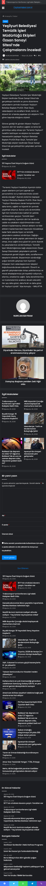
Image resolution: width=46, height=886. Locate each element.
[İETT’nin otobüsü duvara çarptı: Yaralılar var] (8, 175)
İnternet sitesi (7, 534)
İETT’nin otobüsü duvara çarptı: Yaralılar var (29, 584)
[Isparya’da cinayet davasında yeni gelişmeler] (34, 443)
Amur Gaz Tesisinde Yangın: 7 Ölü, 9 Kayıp (21, 762)
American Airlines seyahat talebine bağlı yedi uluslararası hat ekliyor (23, 694)
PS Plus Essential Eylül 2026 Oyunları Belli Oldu (30, 703)
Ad (3, 515)
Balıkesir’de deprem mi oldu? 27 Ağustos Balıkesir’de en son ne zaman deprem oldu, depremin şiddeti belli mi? (12, 457)
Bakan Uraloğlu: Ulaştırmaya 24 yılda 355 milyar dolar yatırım (29, 732)
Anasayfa (8, 16)
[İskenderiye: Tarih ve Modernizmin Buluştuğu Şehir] (34, 418)
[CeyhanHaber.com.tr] (23, 7)
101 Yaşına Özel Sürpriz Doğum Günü (18, 163)
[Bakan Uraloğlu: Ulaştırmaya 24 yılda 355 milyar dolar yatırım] (9, 733)
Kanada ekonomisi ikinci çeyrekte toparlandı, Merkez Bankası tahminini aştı (23, 604)
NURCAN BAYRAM (12, 56)
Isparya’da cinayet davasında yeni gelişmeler (32, 453)
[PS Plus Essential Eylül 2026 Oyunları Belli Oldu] (9, 705)
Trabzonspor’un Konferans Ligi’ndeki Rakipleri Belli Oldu (11, 403)
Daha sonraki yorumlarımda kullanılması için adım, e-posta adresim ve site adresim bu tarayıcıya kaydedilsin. (23, 547)
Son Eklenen (23, 568)
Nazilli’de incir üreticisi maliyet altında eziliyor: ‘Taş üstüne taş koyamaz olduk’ (20, 613)
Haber (15, 16)
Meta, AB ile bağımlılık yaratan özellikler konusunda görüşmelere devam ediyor (20, 769)
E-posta (5, 525)
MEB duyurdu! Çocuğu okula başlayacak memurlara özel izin (33, 403)
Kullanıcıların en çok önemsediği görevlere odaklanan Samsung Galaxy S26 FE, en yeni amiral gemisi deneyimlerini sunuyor (22, 683)
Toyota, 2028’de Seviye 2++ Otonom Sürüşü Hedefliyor (30, 652)
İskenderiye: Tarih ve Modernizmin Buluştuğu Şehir (33, 428)
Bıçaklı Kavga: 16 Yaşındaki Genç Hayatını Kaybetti (10, 416)
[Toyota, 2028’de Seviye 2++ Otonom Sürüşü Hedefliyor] (9, 655)
